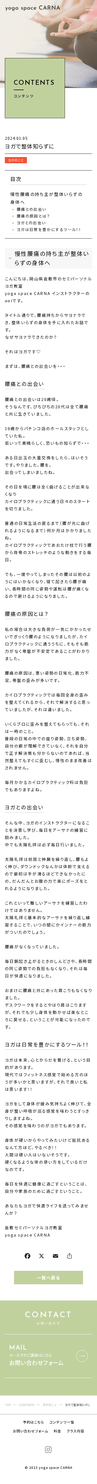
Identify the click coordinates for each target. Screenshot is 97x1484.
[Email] (55, 1256)
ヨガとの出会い (31, 222)
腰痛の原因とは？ (33, 216)
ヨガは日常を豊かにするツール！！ (49, 229)
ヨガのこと (16, 160)
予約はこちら (33, 1422)
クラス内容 (75, 1431)
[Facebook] (27, 1256)
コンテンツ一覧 (61, 1422)
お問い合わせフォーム (30, 1431)
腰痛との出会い (32, 209)
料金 (57, 1431)
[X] (41, 1256)
